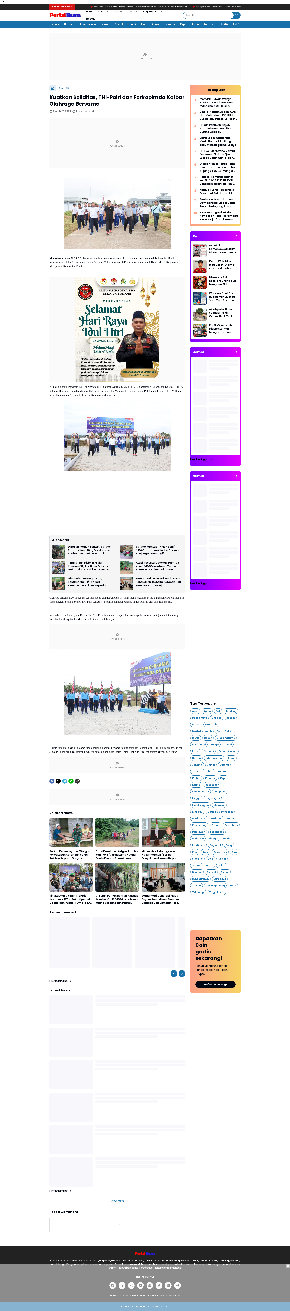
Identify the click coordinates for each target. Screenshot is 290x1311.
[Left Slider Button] (174, 973)
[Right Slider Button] (237, 24)
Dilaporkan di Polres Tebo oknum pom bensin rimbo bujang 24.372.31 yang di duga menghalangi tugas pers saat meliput (217, 167)
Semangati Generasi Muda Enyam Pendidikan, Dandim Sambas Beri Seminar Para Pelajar (159, 582)
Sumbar (170, 24)
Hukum (106, 24)
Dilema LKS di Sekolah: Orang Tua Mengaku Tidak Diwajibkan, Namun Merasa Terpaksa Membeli (222, 281)
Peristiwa (209, 24)
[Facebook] (51, 781)
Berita (101, 11)
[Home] (52, 88)
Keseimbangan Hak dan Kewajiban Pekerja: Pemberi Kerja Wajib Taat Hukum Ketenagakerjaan (219, 216)
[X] (58, 781)
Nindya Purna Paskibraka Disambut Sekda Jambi (169, 6)
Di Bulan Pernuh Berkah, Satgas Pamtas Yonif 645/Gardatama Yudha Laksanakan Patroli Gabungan (89, 550)
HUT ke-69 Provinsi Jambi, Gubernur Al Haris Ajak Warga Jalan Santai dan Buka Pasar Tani (217, 154)
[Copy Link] (77, 781)
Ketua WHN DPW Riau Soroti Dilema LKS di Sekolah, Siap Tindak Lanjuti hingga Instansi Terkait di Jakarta (222, 265)
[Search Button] (237, 15)
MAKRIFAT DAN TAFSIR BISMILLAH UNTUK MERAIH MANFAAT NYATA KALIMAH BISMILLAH (85, 6)
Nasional (69, 24)
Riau (116, 11)
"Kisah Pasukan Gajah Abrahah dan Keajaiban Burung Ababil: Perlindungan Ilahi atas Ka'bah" (216, 128)
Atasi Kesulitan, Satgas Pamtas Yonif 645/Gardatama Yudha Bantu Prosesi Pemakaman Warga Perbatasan (157, 566)
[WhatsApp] (71, 781)
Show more (117, 1200)
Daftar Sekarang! (215, 984)
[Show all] (236, 236)
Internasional (88, 24)
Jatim (195, 24)
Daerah (90, 19)
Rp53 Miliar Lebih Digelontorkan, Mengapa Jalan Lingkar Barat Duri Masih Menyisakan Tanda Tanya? (221, 329)
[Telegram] (64, 781)
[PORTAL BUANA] (65, 15)
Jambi (131, 11)
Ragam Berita (151, 11)
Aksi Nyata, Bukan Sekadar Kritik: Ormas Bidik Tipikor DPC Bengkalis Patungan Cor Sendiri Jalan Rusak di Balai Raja (222, 313)
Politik (224, 24)
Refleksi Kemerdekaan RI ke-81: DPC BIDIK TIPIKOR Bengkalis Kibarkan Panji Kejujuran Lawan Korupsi (217, 180)
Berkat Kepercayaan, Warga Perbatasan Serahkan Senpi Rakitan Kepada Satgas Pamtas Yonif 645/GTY (69, 855)
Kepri (183, 24)
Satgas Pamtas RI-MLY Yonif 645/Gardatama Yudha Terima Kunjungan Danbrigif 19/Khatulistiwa (157, 550)
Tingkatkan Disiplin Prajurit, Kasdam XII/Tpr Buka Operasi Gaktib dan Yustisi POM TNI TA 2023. (88, 566)
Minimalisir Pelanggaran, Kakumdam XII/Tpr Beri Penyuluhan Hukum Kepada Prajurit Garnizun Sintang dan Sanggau (88, 582)
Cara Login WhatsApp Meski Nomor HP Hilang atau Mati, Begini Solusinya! (218, 141)
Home (89, 11)
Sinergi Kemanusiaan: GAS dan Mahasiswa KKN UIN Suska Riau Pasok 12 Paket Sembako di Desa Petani (218, 115)
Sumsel (155, 24)
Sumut (119, 24)
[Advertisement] (145, 56)
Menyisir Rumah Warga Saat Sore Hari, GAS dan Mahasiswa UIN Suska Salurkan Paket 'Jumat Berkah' (216, 102)
